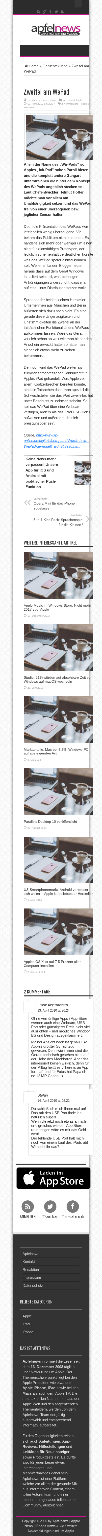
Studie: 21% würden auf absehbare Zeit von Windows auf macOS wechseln (58, 679)
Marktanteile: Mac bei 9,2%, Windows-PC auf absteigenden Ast (56, 751)
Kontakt (29, 1262)
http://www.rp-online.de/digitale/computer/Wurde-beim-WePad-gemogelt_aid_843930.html (56, 440)
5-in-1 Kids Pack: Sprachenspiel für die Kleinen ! (58, 520)
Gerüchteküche (55, 66)
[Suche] (78, 3)
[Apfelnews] (54, 29)
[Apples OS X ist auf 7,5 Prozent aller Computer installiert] (58, 931)
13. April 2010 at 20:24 (53, 1010)
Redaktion (31, 1269)
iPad (26, 1324)
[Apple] (62, 12)
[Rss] (38, 12)
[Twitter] (56, 12)
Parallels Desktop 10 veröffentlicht (50, 822)
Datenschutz (33, 1285)
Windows (29, 107)
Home (34, 66)
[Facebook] (50, 12)
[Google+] (44, 12)
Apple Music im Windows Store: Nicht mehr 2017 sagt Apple (57, 607)
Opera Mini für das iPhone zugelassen (54, 503)
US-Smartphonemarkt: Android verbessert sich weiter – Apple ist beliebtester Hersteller (58, 891)
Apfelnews (31, 1254)
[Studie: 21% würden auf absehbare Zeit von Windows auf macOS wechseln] (58, 647)
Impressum (32, 1277)
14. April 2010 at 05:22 (53, 1101)
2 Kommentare (69, 103)
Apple (27, 1316)
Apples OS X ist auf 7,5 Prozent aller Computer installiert (52, 963)
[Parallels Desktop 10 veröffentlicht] (58, 791)
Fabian (52, 100)
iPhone (28, 1332)
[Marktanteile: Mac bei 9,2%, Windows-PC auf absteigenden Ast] (58, 719)
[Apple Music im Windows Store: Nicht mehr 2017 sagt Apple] (58, 575)
